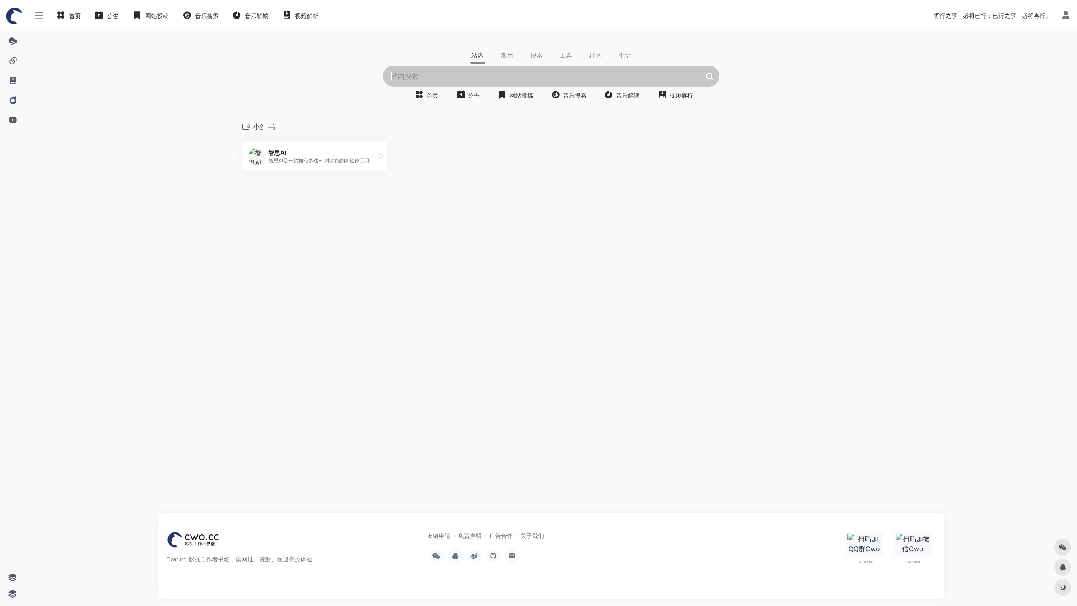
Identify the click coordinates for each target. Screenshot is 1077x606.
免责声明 (470, 535)
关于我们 (532, 535)
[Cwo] (193, 542)
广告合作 (501, 535)
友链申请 (439, 535)
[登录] (1065, 16)
